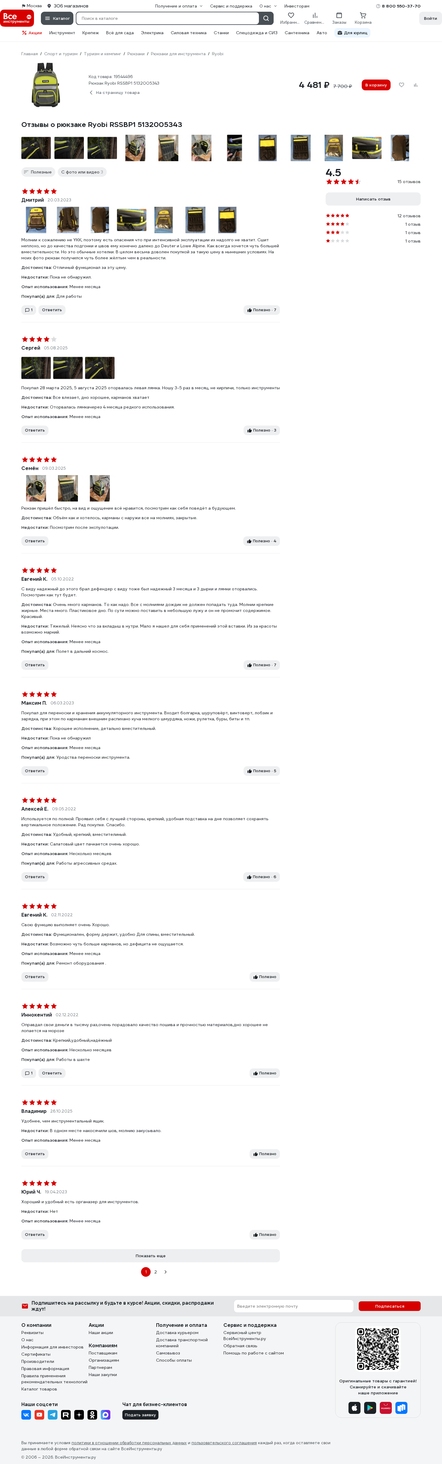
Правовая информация (45, 1368)
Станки (221, 32)
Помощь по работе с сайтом (253, 1353)
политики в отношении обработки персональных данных (129, 1442)
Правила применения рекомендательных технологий (54, 1378)
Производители (37, 1361)
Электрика (152, 32)
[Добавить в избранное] (401, 85)
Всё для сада (120, 32)
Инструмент (62, 32)
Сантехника (297, 32)
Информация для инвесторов (52, 1347)
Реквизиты (32, 1332)
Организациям (104, 1360)
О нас (27, 1339)
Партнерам (100, 1367)
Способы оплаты (174, 1360)
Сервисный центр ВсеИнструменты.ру (244, 1335)
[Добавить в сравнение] (416, 85)
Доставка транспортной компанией (182, 1342)
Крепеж (90, 32)
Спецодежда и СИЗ (257, 32)
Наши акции (101, 1332)
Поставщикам (103, 1353)
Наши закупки (103, 1374)
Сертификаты (36, 1354)
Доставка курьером (177, 1332)
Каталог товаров (39, 1389)
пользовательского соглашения (224, 1442)
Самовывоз (168, 1353)
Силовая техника (189, 32)
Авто (322, 32)
